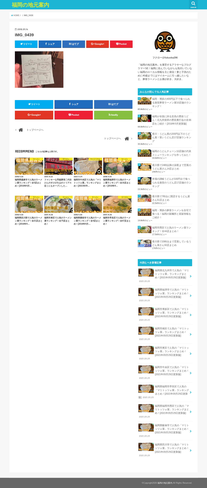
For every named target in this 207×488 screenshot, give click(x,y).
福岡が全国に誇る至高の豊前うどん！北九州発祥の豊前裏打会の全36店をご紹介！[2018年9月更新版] (171, 120)
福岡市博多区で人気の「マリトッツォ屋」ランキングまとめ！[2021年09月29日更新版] (164, 314)
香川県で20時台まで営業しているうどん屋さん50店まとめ (171, 243)
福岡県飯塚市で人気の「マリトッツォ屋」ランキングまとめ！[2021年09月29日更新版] (164, 430)
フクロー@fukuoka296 (165, 57)
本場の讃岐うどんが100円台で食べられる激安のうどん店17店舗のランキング (171, 182)
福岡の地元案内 (30, 4)
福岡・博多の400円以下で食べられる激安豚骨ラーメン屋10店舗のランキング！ (171, 102)
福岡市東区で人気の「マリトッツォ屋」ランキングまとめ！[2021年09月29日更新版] (164, 353)
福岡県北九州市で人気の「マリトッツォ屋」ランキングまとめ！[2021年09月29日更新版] (164, 276)
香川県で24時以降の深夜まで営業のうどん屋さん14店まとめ (171, 167)
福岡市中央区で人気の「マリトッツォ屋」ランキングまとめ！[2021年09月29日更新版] (164, 372)
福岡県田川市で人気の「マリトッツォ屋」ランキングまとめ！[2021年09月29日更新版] (164, 450)
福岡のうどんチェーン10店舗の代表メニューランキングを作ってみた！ (171, 153)
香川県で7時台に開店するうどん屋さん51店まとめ (171, 198)
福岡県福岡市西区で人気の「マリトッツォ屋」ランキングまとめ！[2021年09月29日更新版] (164, 411)
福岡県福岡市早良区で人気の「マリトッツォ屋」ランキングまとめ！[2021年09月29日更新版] (163, 392)
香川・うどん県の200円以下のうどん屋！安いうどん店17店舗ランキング (171, 137)
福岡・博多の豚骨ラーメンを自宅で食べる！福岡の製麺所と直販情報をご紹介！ (171, 214)
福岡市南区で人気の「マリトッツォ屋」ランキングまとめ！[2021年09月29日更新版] (164, 334)
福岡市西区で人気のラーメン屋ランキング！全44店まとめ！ (171, 229)
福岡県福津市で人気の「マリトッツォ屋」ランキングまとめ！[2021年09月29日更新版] (164, 295)
